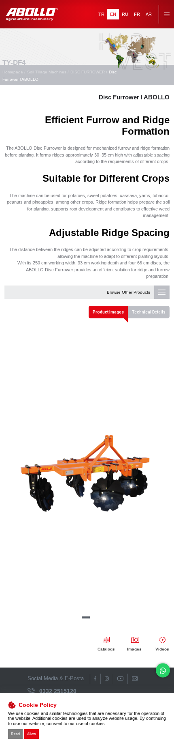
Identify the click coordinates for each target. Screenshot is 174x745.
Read (15, 734)
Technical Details (149, 312)
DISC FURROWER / (88, 72)
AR (149, 14)
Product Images (108, 312)
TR (101, 14)
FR (137, 14)
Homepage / (13, 72)
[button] (86, 617)
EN (113, 14)
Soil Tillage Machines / (48, 72)
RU (125, 14)
